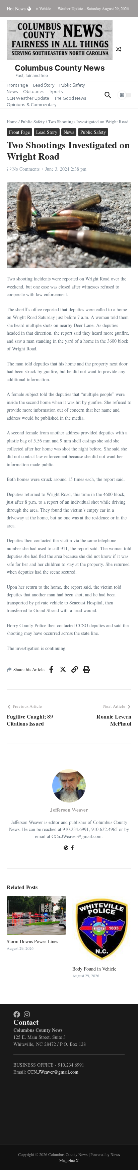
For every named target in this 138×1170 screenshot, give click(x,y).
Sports (56, 91)
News (12, 91)
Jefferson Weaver (69, 809)
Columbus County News (60, 68)
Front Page (17, 85)
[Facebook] (72, 848)
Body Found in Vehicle (94, 969)
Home (12, 121)
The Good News (70, 98)
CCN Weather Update (28, 98)
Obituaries (34, 91)
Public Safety (72, 85)
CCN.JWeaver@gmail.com (52, 1072)
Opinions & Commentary (31, 104)
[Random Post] (118, 49)
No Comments (26, 169)
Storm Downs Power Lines (32, 941)
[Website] (66, 848)
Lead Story (43, 85)
